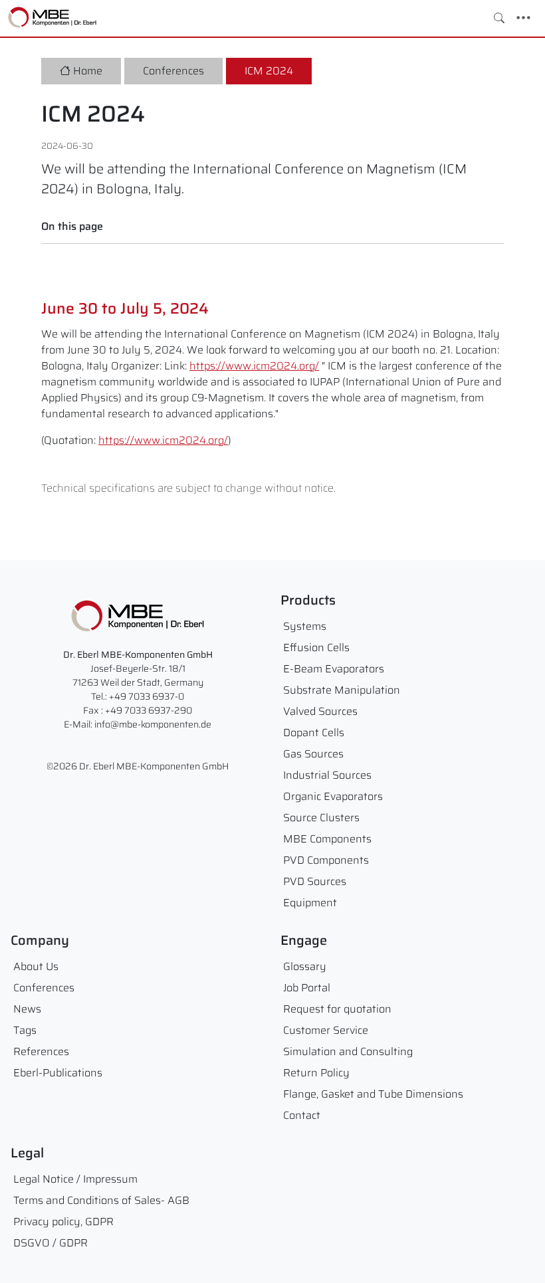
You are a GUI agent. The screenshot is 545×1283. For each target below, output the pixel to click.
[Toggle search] (499, 18)
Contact (301, 1115)
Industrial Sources (327, 775)
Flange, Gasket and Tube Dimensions (373, 1094)
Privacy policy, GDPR (63, 1221)
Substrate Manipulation (341, 690)
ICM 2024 (269, 70)
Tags (25, 1030)
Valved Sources (320, 711)
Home (87, 70)
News (27, 1009)
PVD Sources (314, 881)
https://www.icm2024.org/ (254, 365)
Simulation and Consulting (348, 1051)
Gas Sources (313, 753)
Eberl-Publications (57, 1072)
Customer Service (325, 1030)
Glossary (304, 966)
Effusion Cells (316, 647)
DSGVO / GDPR (50, 1242)
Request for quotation (337, 1009)
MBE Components (327, 839)
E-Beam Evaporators (333, 668)
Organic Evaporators (333, 796)
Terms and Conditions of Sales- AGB (101, 1200)
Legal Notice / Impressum (75, 1179)
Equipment (310, 902)
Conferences (173, 70)
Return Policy (316, 1072)
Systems (304, 626)
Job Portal (306, 987)
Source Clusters (321, 817)
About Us (35, 966)
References (41, 1051)
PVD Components (326, 860)
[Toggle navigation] (523, 18)
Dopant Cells (313, 732)
